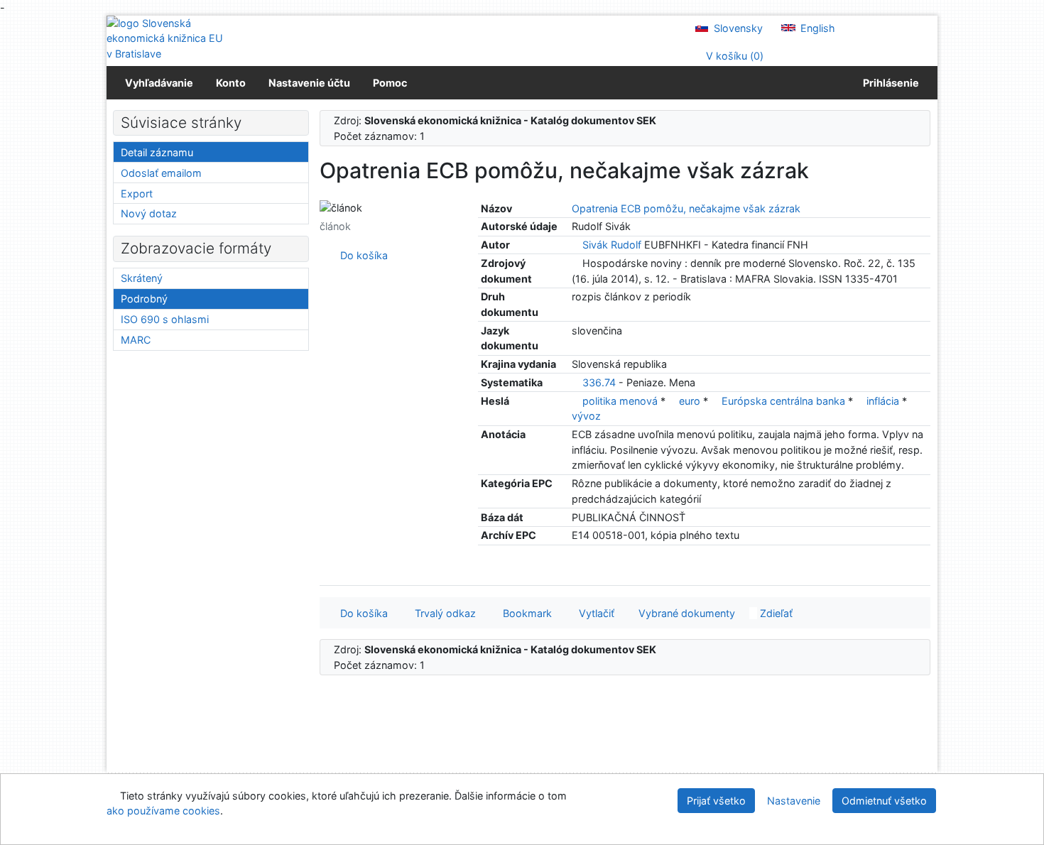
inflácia (884, 401)
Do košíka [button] (361, 613)
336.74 (599, 382)
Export (137, 193)
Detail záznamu (157, 152)
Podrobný (144, 299)
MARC (136, 340)
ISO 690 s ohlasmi (165, 319)
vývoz (586, 416)
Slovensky (737, 28)
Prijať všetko (716, 801)
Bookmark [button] (524, 613)
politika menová (621, 401)
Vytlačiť (593, 613)
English (816, 28)
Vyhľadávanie (159, 83)
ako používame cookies (163, 811)
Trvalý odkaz (442, 613)
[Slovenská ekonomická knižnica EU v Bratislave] (167, 39)
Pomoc (390, 83)
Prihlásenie (889, 83)
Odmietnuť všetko (884, 801)
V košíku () (733, 56)
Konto (231, 83)
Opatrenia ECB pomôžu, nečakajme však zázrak (686, 208)
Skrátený (142, 278)
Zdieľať (775, 613)
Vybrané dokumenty (685, 613)
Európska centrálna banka (785, 401)
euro (691, 401)
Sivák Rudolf (611, 245)
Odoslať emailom (161, 173)
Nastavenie (793, 801)
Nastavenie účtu (309, 83)
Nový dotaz (149, 213)
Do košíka (361, 255)
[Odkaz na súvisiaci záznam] (576, 245)
